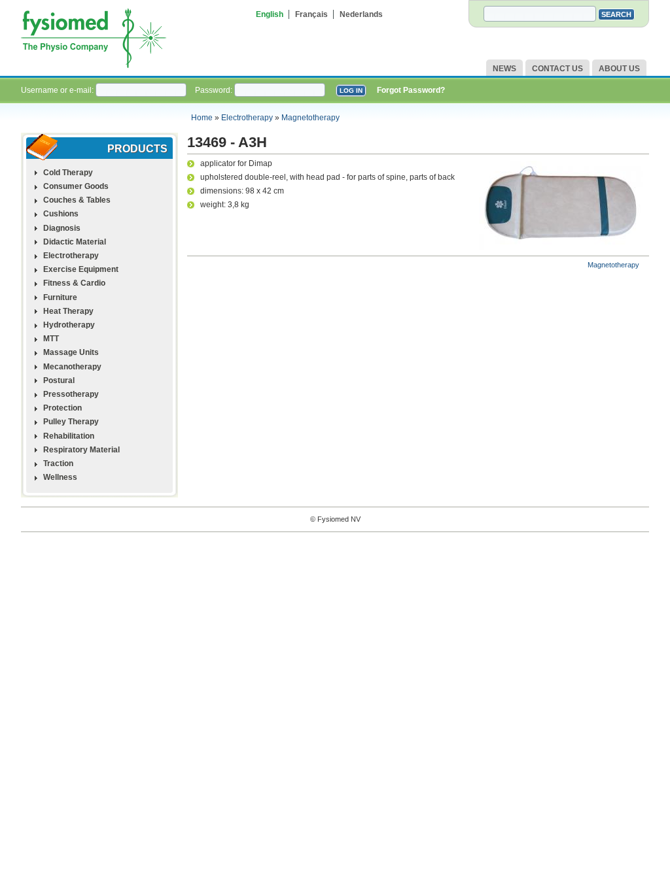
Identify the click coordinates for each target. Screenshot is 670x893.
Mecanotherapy (72, 366)
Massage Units (71, 352)
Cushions (61, 213)
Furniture (60, 297)
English (269, 14)
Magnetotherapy (310, 117)
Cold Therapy (68, 172)
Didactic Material (74, 241)
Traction (58, 463)
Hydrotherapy (69, 324)
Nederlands (361, 14)
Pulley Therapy (71, 421)
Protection (62, 408)
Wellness (60, 477)
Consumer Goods (76, 186)
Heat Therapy (68, 311)
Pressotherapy (71, 394)
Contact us (557, 68)
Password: (214, 90)
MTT (51, 338)
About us (619, 68)
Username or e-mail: (58, 90)
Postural (59, 380)
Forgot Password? (411, 90)
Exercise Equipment (80, 269)
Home (202, 117)
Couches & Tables (77, 200)
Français (311, 14)
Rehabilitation (68, 436)
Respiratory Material (81, 449)
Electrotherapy (247, 117)
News (504, 68)
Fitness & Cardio (74, 283)
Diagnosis (61, 228)
